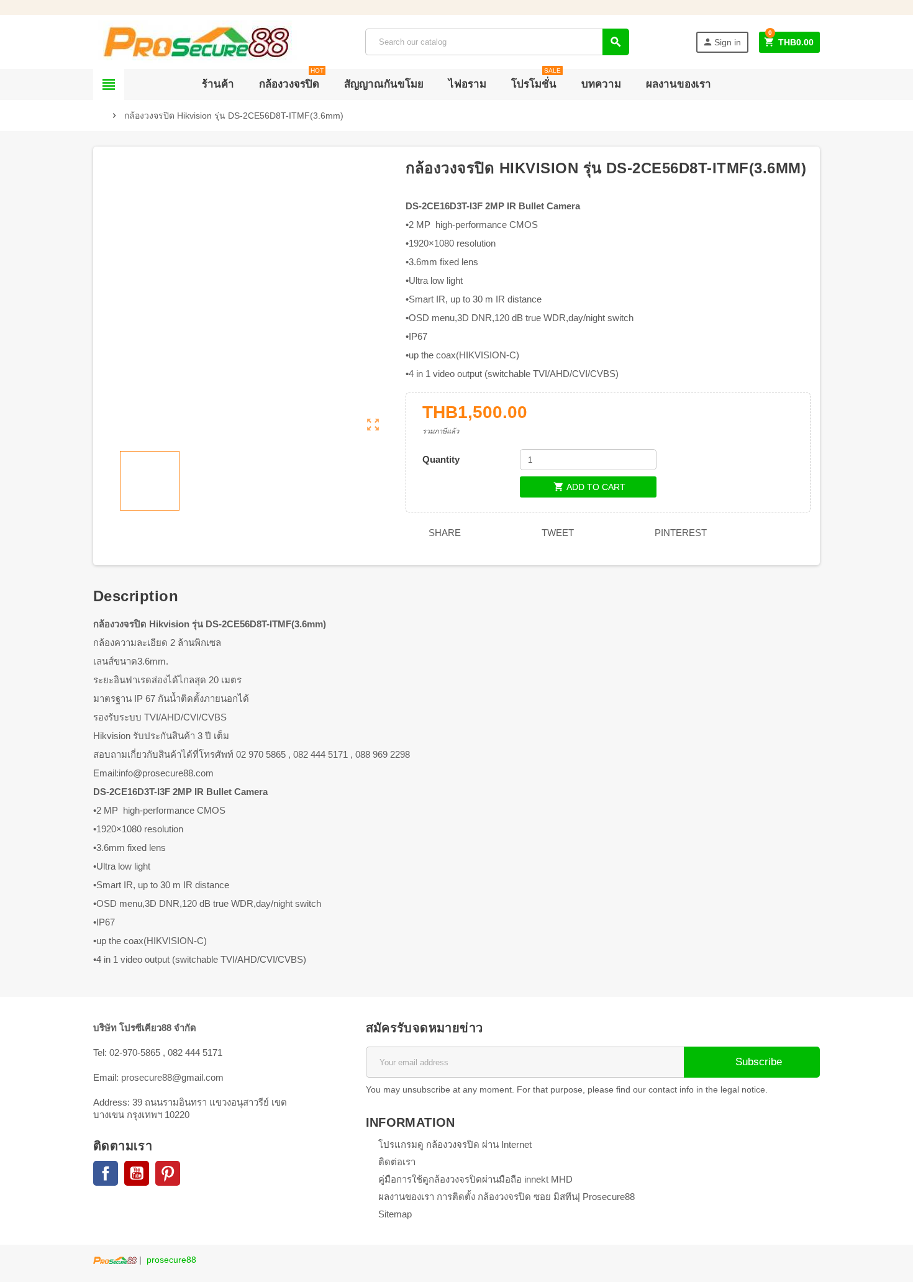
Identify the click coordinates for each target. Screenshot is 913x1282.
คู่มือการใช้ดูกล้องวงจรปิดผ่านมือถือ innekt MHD (475, 1179)
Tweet (556, 532)
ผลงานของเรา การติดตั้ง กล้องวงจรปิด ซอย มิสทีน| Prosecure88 (506, 1196)
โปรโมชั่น (536, 79)
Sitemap (395, 1214)
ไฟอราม (467, 84)
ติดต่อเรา (397, 1162)
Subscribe (757, 1062)
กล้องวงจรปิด (291, 79)
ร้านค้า (218, 84)
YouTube (136, 1173)
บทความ (601, 84)
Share (443, 532)
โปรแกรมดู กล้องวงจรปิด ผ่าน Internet (455, 1144)
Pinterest (679, 532)
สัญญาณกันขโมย (384, 84)
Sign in (721, 42)
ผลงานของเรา (678, 84)
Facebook (105, 1173)
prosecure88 (171, 1260)
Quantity (441, 459)
